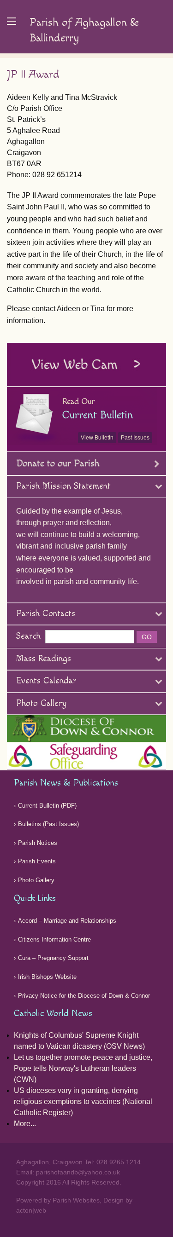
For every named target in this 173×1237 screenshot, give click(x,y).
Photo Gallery (36, 880)
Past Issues (135, 437)
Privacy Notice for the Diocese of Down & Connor (84, 996)
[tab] (86, 487)
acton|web (31, 1210)
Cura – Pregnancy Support (53, 958)
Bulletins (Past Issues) (48, 824)
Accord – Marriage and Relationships (67, 921)
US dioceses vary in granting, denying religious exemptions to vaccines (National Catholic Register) (83, 1101)
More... (25, 1123)
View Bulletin (97, 437)
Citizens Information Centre (54, 939)
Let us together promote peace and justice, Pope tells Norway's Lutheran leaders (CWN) (83, 1068)
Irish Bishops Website (47, 977)
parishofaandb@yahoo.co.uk (78, 1172)
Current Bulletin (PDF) (47, 806)
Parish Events (37, 861)
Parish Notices (37, 843)
